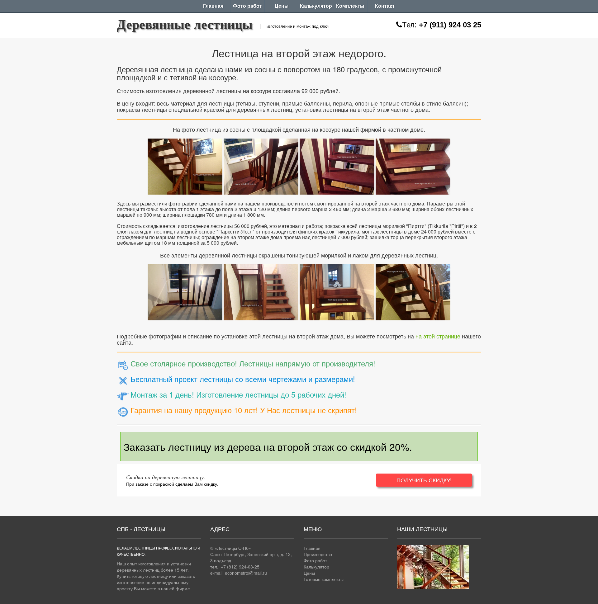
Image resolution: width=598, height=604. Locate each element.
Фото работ (247, 6)
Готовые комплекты (324, 579)
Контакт (385, 6)
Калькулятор (316, 6)
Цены (282, 6)
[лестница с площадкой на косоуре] (185, 165)
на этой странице (437, 336)
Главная (213, 6)
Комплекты (350, 6)
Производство (318, 554)
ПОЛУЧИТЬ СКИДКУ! (424, 480)
